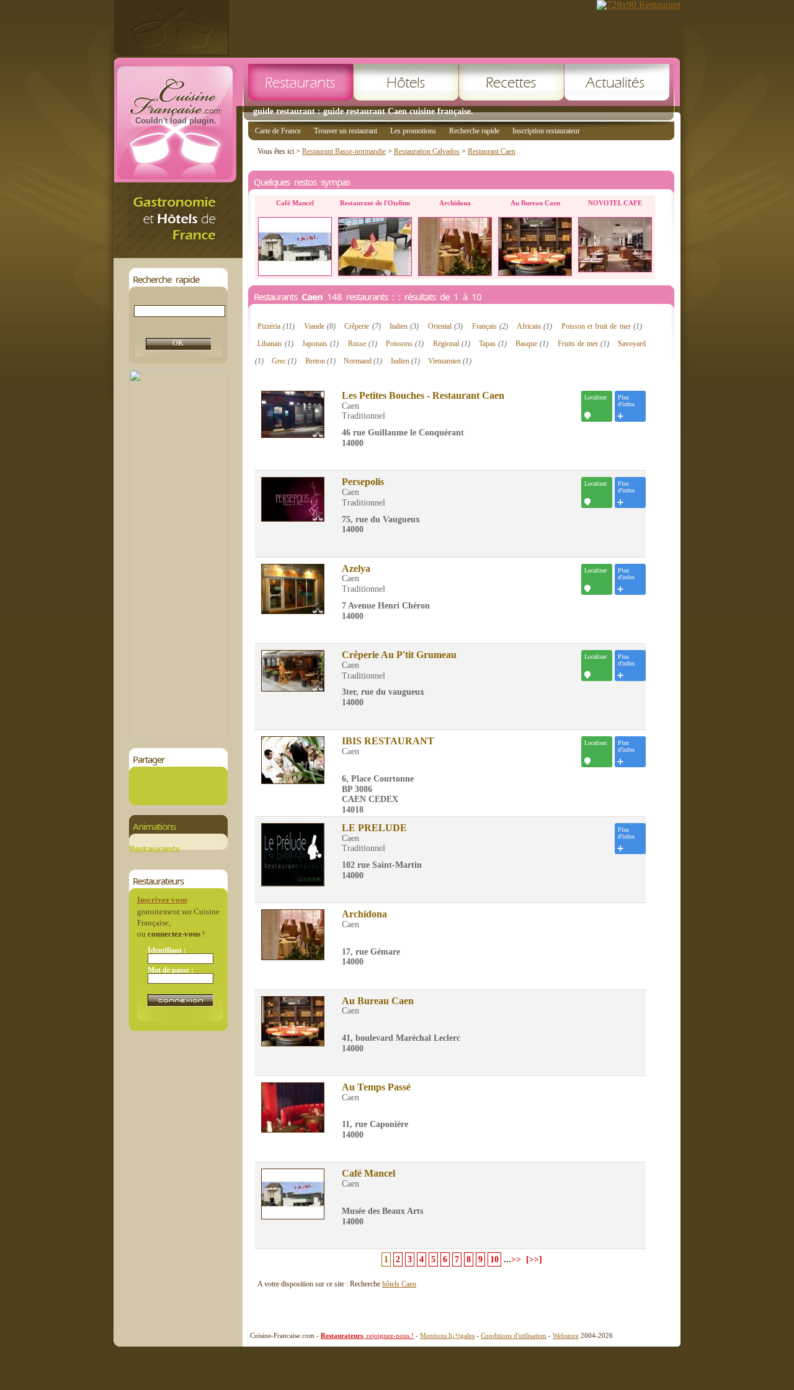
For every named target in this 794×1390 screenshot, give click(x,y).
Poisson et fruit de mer (601, 326)
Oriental (445, 326)
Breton (320, 361)
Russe (362, 343)
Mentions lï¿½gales (447, 1335)
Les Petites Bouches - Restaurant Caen (423, 396)
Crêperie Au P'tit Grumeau (399, 655)
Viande (320, 326)
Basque (531, 343)
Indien (405, 361)
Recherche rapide (474, 131)
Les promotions (413, 131)
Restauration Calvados (427, 151)
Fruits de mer (583, 343)
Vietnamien (449, 361)
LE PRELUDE (374, 828)
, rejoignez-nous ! (367, 1335)
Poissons (405, 343)
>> (516, 1259)
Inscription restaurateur (546, 131)
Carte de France (278, 131)
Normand (363, 361)
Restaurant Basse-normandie (344, 151)
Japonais (320, 343)
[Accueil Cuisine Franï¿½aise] (178, 254)
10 (494, 1259)
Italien (404, 326)
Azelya (356, 569)
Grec (284, 361)
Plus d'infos (626, 401)
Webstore (566, 1335)
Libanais (275, 343)
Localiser (595, 397)
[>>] (534, 1259)
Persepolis (363, 482)
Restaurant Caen (491, 151)
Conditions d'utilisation (513, 1335)
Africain (534, 326)
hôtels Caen (399, 1284)
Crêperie (362, 326)
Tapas (493, 343)
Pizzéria (276, 326)
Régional (451, 343)
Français (490, 326)
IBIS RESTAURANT (388, 741)
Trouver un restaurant (345, 131)
